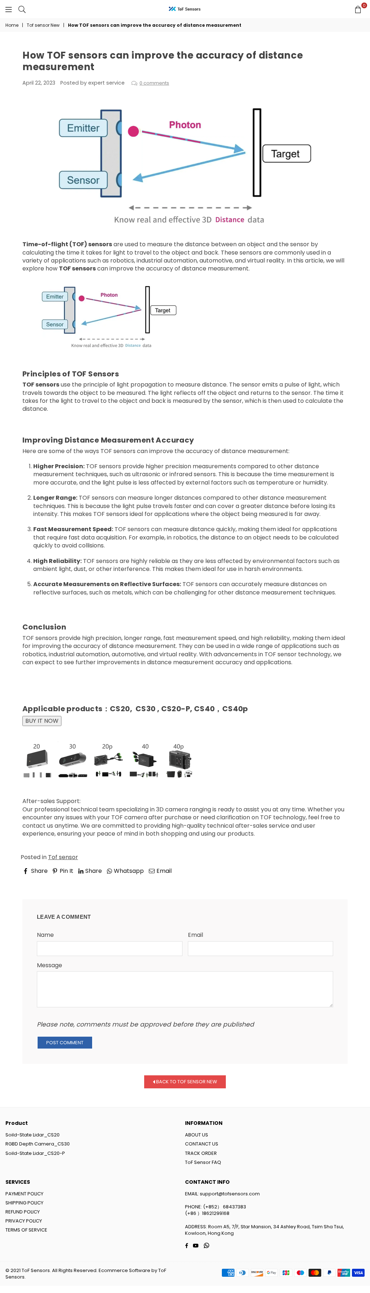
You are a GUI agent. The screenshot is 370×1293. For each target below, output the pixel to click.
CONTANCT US (201, 1143)
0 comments (154, 83)
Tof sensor (63, 857)
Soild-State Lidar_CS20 (32, 1134)
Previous (40, 881)
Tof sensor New (43, 25)
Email (195, 935)
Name (45, 935)
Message (49, 965)
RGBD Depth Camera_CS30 (37, 1143)
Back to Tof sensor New (186, 1081)
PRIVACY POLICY (23, 1220)
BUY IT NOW (42, 721)
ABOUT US (196, 1134)
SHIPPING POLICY (24, 1202)
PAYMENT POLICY (24, 1193)
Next (334, 881)
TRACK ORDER (201, 1153)
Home (11, 25)
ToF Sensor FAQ (203, 1162)
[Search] (22, 9)
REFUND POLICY (22, 1211)
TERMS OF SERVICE (26, 1229)
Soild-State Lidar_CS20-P (35, 1153)
